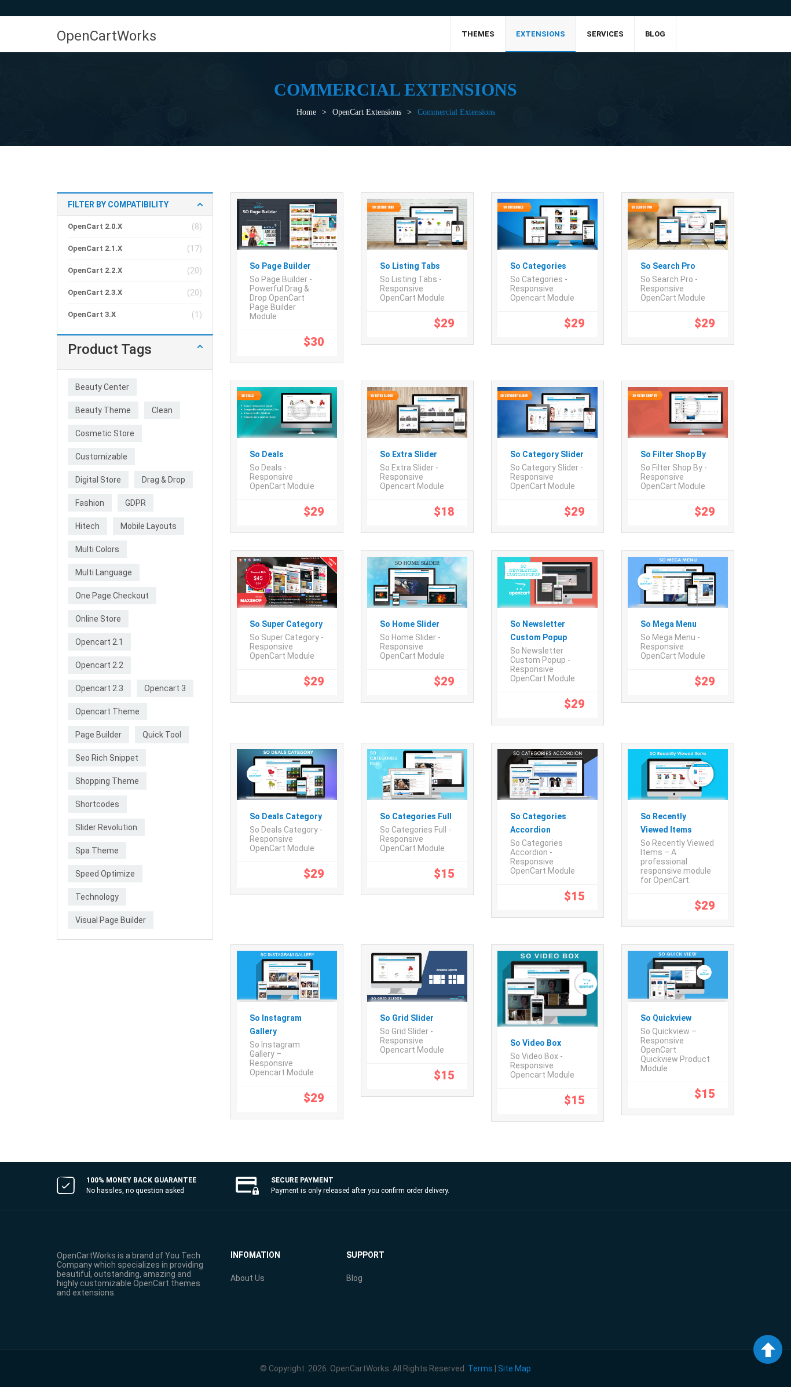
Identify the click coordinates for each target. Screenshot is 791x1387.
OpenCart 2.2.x (95, 270)
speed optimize (105, 873)
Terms (480, 1368)
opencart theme (107, 711)
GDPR (135, 503)
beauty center (102, 387)
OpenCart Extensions (366, 112)
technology (97, 896)
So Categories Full (416, 816)
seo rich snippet (106, 757)
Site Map (514, 1368)
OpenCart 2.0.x (95, 226)
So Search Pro (667, 266)
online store (98, 618)
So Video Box (535, 1042)
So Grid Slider (407, 1018)
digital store (98, 479)
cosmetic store (104, 433)
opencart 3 (165, 688)
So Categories (538, 266)
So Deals (267, 454)
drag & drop (163, 479)
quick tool (161, 734)
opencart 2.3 (99, 688)
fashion (89, 503)
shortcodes (97, 804)
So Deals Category (286, 816)
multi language (103, 572)
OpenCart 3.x (92, 314)
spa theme (97, 850)
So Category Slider (547, 454)
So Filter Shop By (673, 454)
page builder (98, 734)
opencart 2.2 (99, 665)
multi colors (97, 549)
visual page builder (110, 920)
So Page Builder (280, 266)
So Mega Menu (668, 624)
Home (306, 112)
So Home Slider (410, 624)
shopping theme (107, 781)
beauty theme (103, 410)
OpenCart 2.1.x (95, 248)
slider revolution (106, 827)
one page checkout (112, 595)
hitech (87, 526)
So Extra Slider (408, 454)
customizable (101, 456)
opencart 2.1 (99, 642)
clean (162, 410)
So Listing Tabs (410, 266)
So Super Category (286, 624)
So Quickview (665, 1018)
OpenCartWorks (106, 36)
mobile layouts (148, 526)
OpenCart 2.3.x (95, 292)
